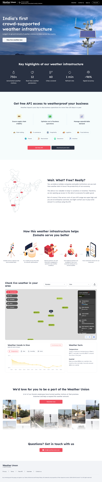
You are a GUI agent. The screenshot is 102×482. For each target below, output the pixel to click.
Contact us (81, 2)
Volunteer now (51, 402)
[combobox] (79, 284)
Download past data (63, 147)
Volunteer (73, 2)
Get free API (39, 147)
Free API (95, 2)
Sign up (88, 2)
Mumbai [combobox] (47, 284)
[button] (22, 190)
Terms (12, 471)
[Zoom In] (89, 337)
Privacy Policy (38, 477)
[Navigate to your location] (94, 337)
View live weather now (14, 40)
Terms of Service (29, 477)
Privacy (5, 471)
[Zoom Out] (86, 337)
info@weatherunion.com (52, 450)
